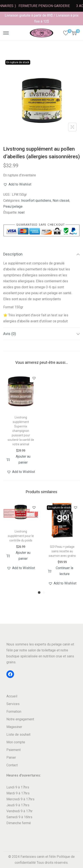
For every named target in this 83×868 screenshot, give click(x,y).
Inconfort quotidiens (36, 200)
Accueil (11, 696)
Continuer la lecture (64, 571)
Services (13, 704)
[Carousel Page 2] (44, 592)
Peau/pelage (13, 206)
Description (13, 254)
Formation (13, 712)
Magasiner (14, 727)
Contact (12, 765)
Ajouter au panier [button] (23, 459)
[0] (65, 33)
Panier (11, 757)
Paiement (13, 750)
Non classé (61, 200)
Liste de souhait (18, 734)
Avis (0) (9, 333)
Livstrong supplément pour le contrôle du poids (21, 536)
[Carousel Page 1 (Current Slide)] (39, 592)
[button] (17, 184)
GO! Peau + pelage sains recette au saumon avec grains (62, 551)
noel (21, 212)
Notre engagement (20, 719)
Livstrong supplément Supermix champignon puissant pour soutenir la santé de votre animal (21, 431)
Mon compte (15, 742)
